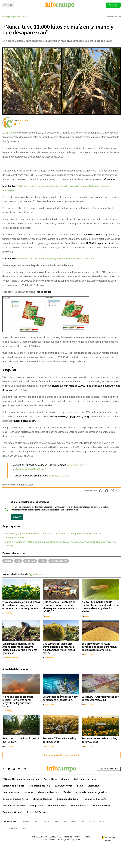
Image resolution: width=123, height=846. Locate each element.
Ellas (80, 785)
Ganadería (93, 785)
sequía (42, 561)
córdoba (7, 561)
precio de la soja (9, 828)
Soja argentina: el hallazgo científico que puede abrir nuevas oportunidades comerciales (99, 647)
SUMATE (17, 517)
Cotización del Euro (13, 785)
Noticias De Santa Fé (94, 798)
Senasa (65, 779)
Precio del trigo (101, 805)
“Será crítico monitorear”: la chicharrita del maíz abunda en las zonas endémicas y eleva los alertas (100, 606)
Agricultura (16, 17)
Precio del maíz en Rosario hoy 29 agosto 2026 (20, 740)
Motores (28, 792)
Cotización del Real (40, 785)
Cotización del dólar (85, 779)
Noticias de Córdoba (13, 805)
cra (35, 822)
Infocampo (6, 17)
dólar (55, 822)
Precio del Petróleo (37, 812)
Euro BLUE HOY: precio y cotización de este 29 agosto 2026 (100, 698)
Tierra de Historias (48, 792)
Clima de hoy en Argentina (91, 792)
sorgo (24, 828)
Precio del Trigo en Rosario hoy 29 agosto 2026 (59, 740)
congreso (25, 822)
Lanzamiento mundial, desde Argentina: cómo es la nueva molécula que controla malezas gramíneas (19, 648)
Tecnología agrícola (58, 561)
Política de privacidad (109, 769)
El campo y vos (63, 785)
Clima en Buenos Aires (15, 798)
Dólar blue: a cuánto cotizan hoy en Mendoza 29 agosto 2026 (60, 698)
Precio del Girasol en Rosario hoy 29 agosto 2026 (99, 740)
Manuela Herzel (11, 658)
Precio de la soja (56, 805)
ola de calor (12, 132)
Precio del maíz (79, 805)
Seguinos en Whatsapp (113, 5)
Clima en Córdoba (42, 798)
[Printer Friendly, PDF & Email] (117, 491)
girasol (101, 822)
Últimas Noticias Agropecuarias (20, 779)
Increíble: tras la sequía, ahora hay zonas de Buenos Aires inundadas (56, 258)
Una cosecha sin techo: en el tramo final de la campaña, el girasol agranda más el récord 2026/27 (59, 648)
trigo (91, 822)
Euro (64, 822)
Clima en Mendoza (67, 798)
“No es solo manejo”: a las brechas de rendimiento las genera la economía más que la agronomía (21, 605)
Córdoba (25, 17)
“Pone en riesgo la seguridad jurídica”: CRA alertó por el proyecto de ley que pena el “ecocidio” (17, 701)
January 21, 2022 (59, 475)
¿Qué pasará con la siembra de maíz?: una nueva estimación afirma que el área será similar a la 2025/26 (60, 606)
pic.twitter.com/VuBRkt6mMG (29, 469)
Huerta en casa (10, 792)
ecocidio (45, 822)
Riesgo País (36, 805)
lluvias (67, 792)
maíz (18, 561)
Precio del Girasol (12, 812)
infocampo (9, 613)
